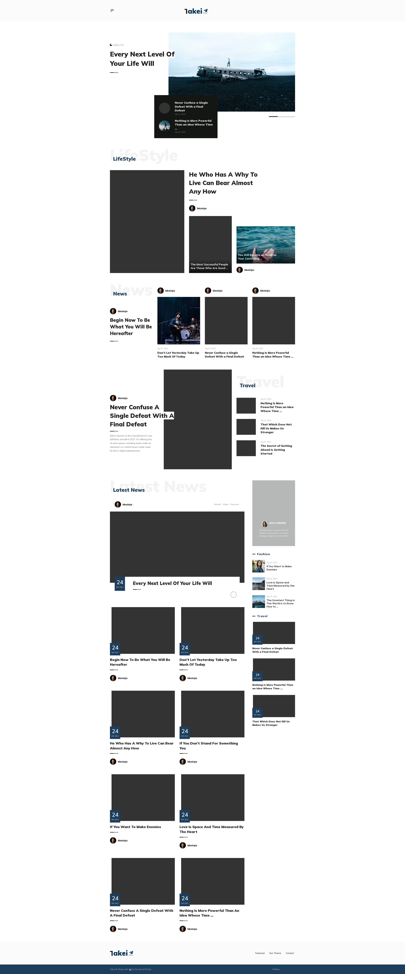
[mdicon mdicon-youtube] (286, 10)
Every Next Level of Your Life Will (172, 583)
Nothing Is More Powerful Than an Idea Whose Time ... (194, 124)
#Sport (226, 504)
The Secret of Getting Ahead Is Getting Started (276, 449)
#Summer (235, 504)
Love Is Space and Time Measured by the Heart (281, 585)
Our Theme (275, 953)
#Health (217, 504)
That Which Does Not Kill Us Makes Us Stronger (276, 428)
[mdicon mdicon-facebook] (277, 10)
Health (118, 45)
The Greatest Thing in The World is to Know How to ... (281, 603)
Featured (260, 953)
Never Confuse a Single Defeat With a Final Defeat (191, 106)
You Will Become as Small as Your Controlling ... (257, 256)
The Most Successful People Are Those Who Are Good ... (209, 266)
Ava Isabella (278, 522)
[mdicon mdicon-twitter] (282, 10)
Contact (290, 953)
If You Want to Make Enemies (135, 827)
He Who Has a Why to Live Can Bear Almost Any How (223, 182)
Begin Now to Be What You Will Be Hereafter (131, 326)
